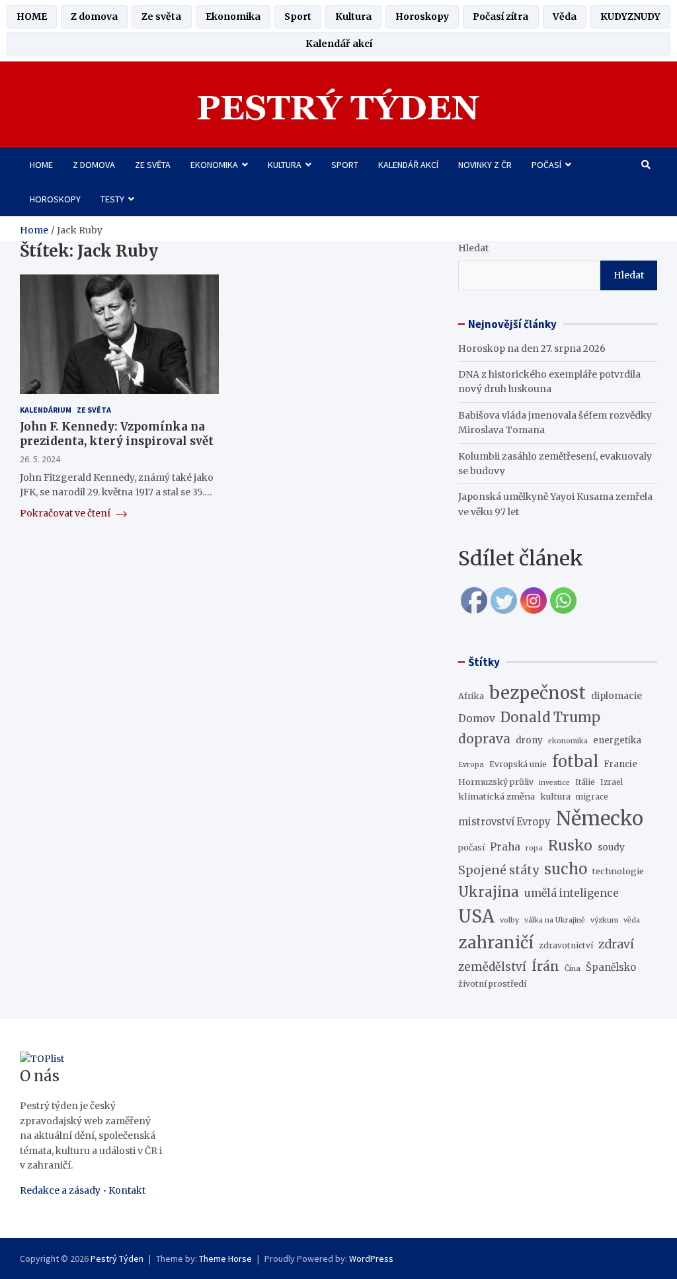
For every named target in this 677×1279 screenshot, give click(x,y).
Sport (297, 16)
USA (476, 916)
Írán (545, 966)
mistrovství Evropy (504, 822)
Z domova (94, 16)
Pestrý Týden (117, 1258)
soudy (611, 847)
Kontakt (126, 1190)
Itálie (585, 782)
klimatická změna (496, 796)
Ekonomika (233, 16)
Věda (565, 16)
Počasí (546, 165)
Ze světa (161, 16)
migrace (592, 797)
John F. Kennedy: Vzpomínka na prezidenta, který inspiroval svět (117, 433)
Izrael (611, 782)
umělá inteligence (571, 892)
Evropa (471, 764)
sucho (565, 869)
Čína (572, 968)
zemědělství (492, 967)
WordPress (371, 1258)
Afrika (471, 696)
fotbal (575, 761)
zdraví (616, 944)
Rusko (570, 845)
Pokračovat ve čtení (66, 513)
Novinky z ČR (485, 165)
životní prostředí (492, 984)
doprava (484, 739)
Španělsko (611, 967)
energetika (617, 740)
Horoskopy (422, 16)
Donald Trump (550, 717)
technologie (618, 871)
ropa (534, 847)
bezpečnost (537, 693)
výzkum (604, 920)
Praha (505, 847)
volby (509, 920)
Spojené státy (498, 870)
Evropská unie (518, 764)
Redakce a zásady (60, 1190)
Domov (476, 718)
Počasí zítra (500, 16)
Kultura (353, 16)
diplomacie (616, 696)
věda (631, 920)
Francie (620, 764)
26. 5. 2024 (40, 459)
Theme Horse (225, 1258)
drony (529, 740)
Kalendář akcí (338, 44)
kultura (555, 796)
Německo (599, 818)
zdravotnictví (566, 945)
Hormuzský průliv (496, 782)
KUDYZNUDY (630, 16)
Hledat (473, 248)
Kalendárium (45, 410)
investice (554, 782)
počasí (471, 847)
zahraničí (496, 942)
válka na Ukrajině (554, 920)
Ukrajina (488, 892)
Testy (112, 199)
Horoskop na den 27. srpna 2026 (532, 348)
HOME (32, 16)
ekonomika (568, 741)
